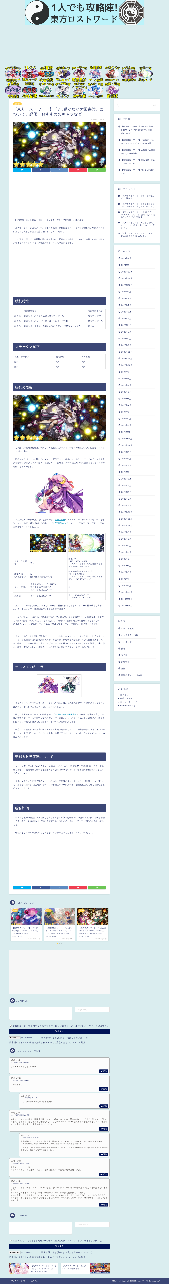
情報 (123, 648)
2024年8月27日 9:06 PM (29, 1098)
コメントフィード (128, 702)
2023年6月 (126, 312)
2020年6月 (126, 552)
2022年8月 (126, 378)
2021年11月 (126, 439)
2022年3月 (126, 412)
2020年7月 (126, 545)
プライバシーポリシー (19, 1281)
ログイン (124, 695)
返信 (105, 1071)
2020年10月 (127, 525)
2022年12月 (127, 352)
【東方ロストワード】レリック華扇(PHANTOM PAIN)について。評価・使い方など (137, 130)
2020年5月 (126, 559)
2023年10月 (127, 285)
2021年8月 (126, 459)
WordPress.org (127, 705)
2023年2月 (126, 338)
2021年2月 (126, 499)
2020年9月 (126, 532)
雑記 (123, 668)
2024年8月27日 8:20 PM (20, 1080)
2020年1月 (126, 586)
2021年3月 (126, 492)
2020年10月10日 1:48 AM (20, 1183)
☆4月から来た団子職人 (66, 714)
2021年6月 (126, 472)
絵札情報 (17, 104)
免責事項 (34, 1281)
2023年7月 (126, 305)
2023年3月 (126, 332)
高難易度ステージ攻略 (131, 675)
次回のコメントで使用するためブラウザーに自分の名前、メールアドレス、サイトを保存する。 (61, 1026)
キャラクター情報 (129, 635)
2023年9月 (126, 292)
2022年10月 (127, 365)
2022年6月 (126, 392)
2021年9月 (126, 452)
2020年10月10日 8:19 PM (30, 1137)
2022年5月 (126, 399)
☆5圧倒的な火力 (60, 523)
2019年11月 (126, 599)
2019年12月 (127, 592)
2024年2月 (126, 258)
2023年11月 (126, 278)
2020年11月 (126, 519)
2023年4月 (126, 325)
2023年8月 (126, 298)
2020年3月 (126, 572)
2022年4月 (126, 405)
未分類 (124, 655)
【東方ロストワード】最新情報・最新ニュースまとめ (138, 161)
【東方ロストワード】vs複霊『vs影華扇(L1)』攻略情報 (138, 151)
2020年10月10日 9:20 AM (20, 1163)
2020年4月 (126, 566)
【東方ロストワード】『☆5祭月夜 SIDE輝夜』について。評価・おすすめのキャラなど (138, 214)
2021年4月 (126, 485)
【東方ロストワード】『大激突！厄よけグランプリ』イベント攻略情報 (138, 141)
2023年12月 (127, 272)
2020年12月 (127, 512)
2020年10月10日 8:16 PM (20, 1115)
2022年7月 (126, 385)
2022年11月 (126, 358)
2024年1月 (126, 265)
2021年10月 (127, 445)
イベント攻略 (127, 628)
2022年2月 (126, 419)
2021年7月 (126, 465)
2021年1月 (126, 505)
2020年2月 (126, 579)
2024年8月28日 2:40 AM (20, 1062)
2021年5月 (126, 479)
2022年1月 (126, 425)
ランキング (126, 642)
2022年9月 (126, 372)
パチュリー (60, 519)
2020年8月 (126, 539)
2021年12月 (127, 432)
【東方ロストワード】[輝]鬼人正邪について (137, 172)
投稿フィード (126, 698)
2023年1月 (126, 345)
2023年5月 (126, 318)
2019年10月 (127, 606)
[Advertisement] (84, 47)
